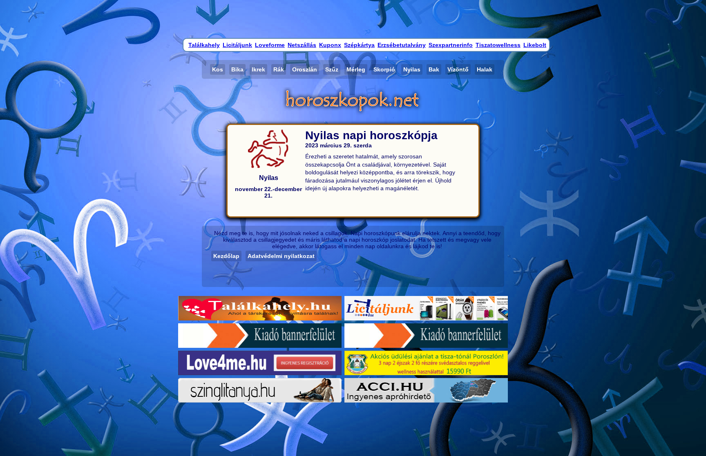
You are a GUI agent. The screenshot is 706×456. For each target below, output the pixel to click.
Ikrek (258, 69)
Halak (484, 69)
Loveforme (270, 45)
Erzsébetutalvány (402, 45)
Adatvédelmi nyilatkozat (281, 256)
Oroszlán (304, 69)
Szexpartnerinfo (451, 45)
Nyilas (411, 69)
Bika (237, 69)
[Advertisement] (353, 18)
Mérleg (355, 69)
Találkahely (204, 45)
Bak (434, 69)
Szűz (331, 69)
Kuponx (330, 45)
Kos (217, 69)
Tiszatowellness (498, 45)
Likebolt (534, 45)
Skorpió (384, 69)
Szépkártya (359, 45)
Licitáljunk (237, 45)
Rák (278, 69)
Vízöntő (458, 69)
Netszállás (302, 45)
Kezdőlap (226, 256)
